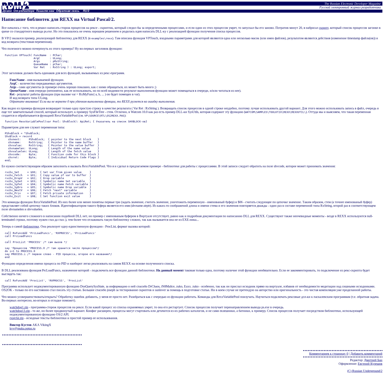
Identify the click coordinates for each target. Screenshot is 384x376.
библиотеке (31, 226)
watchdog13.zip (20, 310)
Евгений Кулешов (370, 363)
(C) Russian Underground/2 (364, 371)
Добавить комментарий (366, 353)
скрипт (323, 27)
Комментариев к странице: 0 (328, 353)
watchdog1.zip (19, 307)
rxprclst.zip (17, 318)
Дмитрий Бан (373, 360)
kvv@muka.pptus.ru (22, 328)
